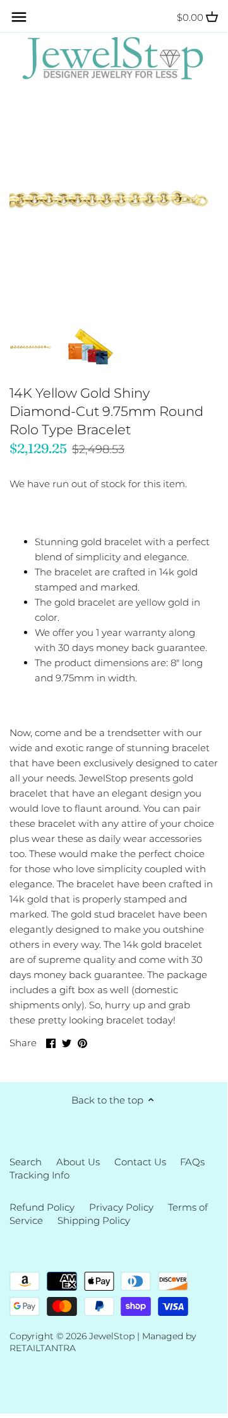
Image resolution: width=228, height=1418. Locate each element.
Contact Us (140, 1162)
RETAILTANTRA (42, 1348)
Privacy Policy (121, 1207)
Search (25, 1162)
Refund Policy (42, 1207)
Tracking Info (39, 1175)
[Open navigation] (18, 17)
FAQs (192, 1162)
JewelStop (112, 1336)
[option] (31, 347)
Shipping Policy (93, 1220)
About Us (78, 1162)
